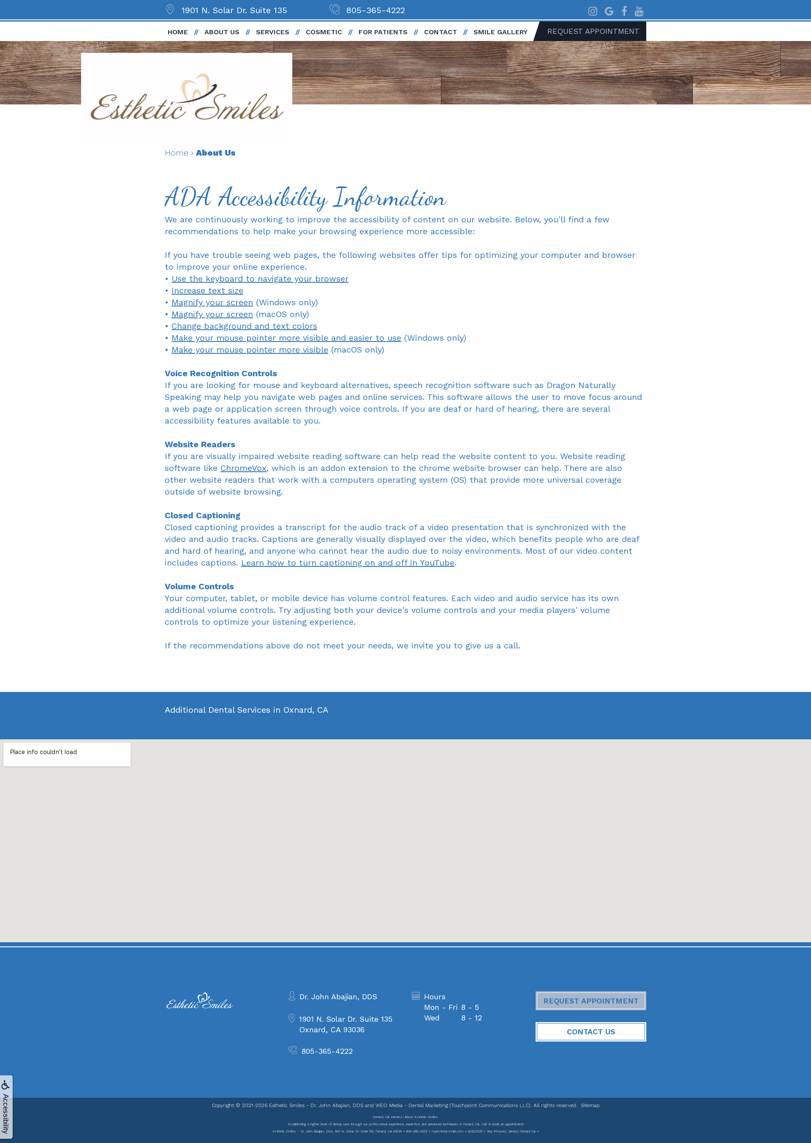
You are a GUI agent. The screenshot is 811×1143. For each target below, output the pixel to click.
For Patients (383, 32)
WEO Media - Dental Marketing (412, 1105)
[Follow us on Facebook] (624, 10)
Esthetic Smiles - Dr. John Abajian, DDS (316, 1105)
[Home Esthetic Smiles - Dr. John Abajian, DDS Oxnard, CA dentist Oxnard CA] (186, 101)
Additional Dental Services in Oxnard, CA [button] (246, 710)
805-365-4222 (375, 10)
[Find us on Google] (609, 10)
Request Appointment (593, 31)
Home (178, 32)
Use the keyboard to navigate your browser (259, 278)
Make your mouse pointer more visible (249, 350)
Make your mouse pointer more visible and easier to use (286, 338)
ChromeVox (243, 468)
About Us (221, 32)
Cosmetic (324, 32)
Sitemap (590, 1105)
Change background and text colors (244, 326)
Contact (440, 32)
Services (272, 32)
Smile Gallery (501, 32)
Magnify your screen (212, 302)
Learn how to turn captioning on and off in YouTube (347, 563)
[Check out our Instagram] (593, 10)
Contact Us (591, 1031)
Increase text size (207, 290)
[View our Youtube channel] (639, 10)
